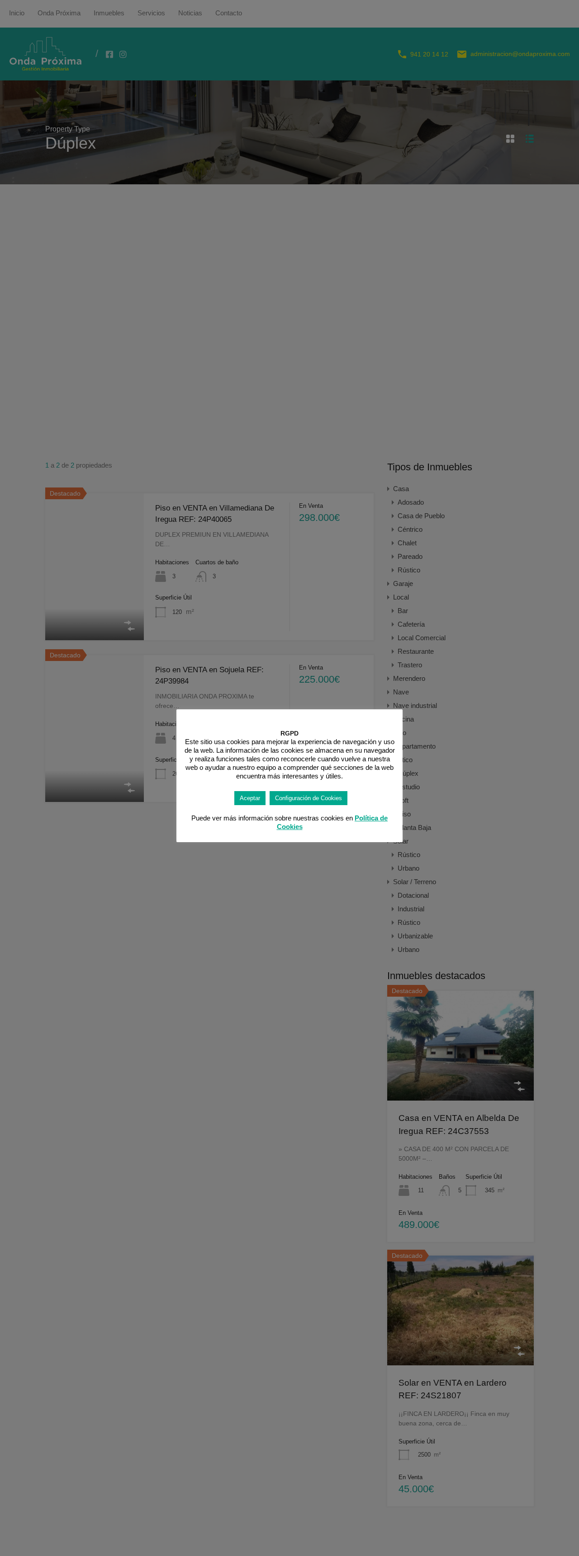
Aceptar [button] (250, 798)
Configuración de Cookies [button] (308, 798)
